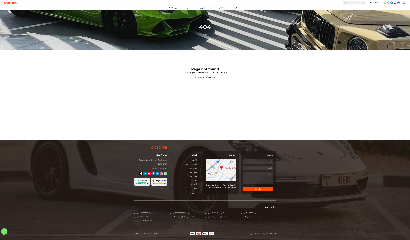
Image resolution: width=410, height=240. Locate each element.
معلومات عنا (192, 180)
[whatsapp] (385, 2)
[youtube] (395, 2)
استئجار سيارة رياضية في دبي (215, 217)
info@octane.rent (159, 168)
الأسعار (194, 160)
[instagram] (388, 2)
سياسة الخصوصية (254, 233)
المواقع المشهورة (191, 164)
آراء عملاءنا (193, 184)
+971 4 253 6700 (375, 3)
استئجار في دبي (144, 213)
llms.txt (273, 233)
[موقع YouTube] (149, 173)
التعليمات (193, 168)
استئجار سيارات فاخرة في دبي (251, 217)
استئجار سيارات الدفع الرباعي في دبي (183, 217)
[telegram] (391, 2)
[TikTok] (141, 173)
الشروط (265, 233)
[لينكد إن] (145, 173)
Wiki (195, 188)
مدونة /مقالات (192, 172)
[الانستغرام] (161, 173)
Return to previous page (205, 77)
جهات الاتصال (192, 176)
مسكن (205, 34)
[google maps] (398, 2)
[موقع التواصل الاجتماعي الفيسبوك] (153, 173)
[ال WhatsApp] (165, 173)
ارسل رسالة (258, 189)
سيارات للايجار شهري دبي (143, 220)
